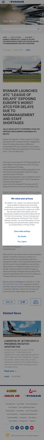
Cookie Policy (17, 225)
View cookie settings (22, 231)
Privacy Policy (29, 225)
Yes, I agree (22, 241)
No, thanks (22, 236)
